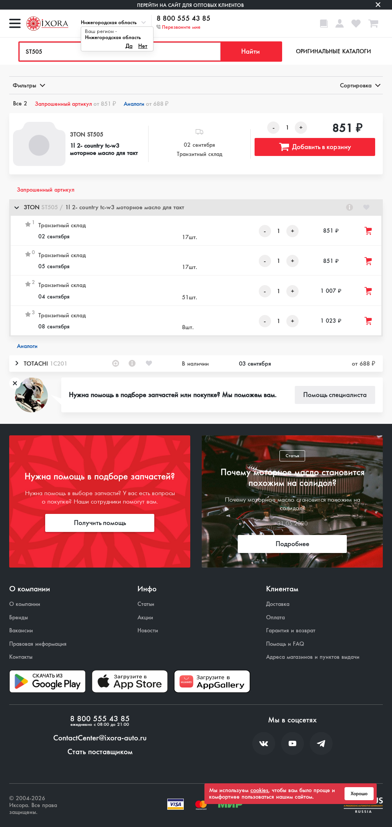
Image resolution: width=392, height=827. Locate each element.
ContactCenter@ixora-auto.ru (100, 738)
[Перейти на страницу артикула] (349, 207)
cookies (259, 790)
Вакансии (21, 630)
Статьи (145, 604)
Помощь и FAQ (285, 644)
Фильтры (24, 85)
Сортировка (356, 85)
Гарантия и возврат (290, 630)
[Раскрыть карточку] (16, 363)
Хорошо (359, 793)
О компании (24, 604)
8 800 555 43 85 (184, 19)
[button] (196, 207)
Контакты (21, 657)
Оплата (275, 617)
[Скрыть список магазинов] (16, 207)
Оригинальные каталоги (333, 51)
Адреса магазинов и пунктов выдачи (312, 657)
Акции (145, 617)
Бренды (18, 617)
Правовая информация (38, 644)
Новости (147, 630)
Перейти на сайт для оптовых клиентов (190, 5)
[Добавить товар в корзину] (369, 231)
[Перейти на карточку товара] (39, 144)
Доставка (277, 604)
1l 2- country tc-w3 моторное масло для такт (104, 149)
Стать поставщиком (99, 752)
